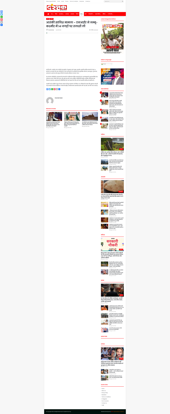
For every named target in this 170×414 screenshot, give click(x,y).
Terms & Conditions (74, 1)
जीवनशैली (90, 14)
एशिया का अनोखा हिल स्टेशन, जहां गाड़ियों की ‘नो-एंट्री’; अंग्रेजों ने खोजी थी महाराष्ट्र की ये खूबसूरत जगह (112, 153)
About (62, 1)
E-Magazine (104, 399)
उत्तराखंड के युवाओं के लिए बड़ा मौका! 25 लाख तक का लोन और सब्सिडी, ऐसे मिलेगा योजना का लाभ (116, 322)
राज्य (81, 14)
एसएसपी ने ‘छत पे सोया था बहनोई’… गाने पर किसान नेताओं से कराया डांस (116, 371)
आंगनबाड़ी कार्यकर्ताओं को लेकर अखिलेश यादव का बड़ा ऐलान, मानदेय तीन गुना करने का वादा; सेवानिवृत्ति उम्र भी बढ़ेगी (53, 124)
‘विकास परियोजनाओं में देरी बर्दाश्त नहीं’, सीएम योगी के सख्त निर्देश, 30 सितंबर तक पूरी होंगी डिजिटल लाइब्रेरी (71, 124)
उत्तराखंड (67, 14)
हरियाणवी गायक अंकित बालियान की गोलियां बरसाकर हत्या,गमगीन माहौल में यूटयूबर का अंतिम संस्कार (112, 363)
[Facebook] (1, 11)
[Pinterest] (1, 19)
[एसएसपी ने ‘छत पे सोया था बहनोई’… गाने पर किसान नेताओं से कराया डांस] (104, 371)
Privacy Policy (105, 392)
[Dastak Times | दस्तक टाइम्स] (56, 7)
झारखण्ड (72, 14)
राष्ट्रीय (51, 19)
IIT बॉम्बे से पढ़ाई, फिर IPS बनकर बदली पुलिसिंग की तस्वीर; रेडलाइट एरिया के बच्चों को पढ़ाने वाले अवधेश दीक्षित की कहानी (116, 272)
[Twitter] (1, 14)
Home (58, 1)
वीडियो (104, 14)
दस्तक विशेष (97, 14)
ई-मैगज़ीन (110, 14)
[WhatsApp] (1, 17)
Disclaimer (81, 1)
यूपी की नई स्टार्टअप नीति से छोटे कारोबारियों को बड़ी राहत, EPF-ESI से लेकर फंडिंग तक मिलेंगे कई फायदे (116, 308)
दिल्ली (77, 14)
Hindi (104, 64)
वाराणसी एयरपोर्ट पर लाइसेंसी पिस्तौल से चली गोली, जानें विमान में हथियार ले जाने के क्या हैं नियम (116, 315)
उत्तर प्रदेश (61, 14)
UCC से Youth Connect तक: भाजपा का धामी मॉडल (115, 328)
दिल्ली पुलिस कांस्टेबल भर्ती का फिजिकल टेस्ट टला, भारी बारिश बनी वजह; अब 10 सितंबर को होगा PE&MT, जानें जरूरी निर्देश (116, 264)
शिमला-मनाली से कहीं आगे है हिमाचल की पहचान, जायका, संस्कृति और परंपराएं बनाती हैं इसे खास (116, 168)
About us (104, 390)
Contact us (87, 1)
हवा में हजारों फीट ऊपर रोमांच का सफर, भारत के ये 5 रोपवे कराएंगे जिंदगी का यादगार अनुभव (116, 161)
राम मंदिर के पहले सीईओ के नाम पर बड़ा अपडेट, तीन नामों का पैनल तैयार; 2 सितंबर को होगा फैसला (90, 123)
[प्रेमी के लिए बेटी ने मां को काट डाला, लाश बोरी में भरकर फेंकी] (104, 377)
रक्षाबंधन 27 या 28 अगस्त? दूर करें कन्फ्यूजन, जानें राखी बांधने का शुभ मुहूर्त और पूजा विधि (116, 219)
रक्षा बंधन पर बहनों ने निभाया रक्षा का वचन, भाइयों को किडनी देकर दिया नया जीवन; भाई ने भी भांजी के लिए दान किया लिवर (116, 126)
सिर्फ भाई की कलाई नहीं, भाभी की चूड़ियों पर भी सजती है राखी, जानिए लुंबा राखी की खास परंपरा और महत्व (116, 204)
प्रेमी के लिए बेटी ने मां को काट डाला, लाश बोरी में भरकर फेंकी (115, 376)
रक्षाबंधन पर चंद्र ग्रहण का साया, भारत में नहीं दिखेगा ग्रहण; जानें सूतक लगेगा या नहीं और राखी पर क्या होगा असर (116, 226)
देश (52, 14)
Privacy (66, 1)
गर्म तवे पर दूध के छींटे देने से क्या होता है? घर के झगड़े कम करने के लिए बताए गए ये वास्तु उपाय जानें (112, 196)
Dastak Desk (51, 30)
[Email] (1, 22)
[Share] (1, 25)
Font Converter (105, 401)
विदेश (56, 14)
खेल (86, 14)
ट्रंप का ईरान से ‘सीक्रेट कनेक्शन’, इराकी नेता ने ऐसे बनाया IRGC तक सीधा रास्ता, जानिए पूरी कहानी (112, 299)
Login (103, 405)
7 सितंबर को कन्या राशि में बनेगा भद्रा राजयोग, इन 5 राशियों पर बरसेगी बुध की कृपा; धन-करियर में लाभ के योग (116, 212)
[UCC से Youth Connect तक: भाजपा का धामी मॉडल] (104, 329)
